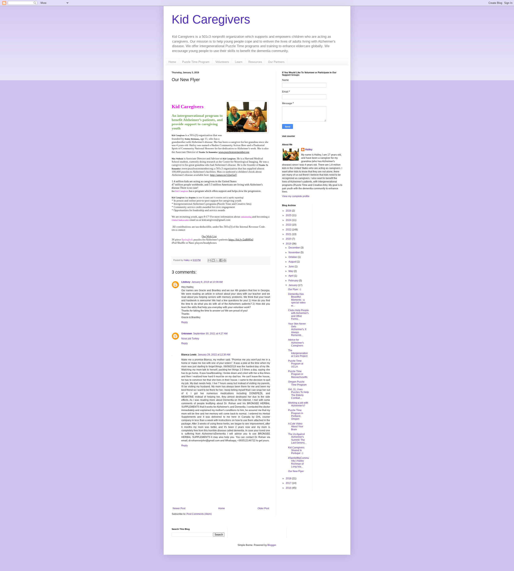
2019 (289, 243)
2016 (289, 488)
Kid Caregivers (211, 19)
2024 (289, 220)
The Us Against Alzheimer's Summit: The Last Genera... (297, 438)
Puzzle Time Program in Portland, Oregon (295, 414)
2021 (289, 234)
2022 (289, 229)
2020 (289, 238)
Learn (238, 61)
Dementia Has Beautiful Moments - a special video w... (297, 300)
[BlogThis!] (213, 260)
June (292, 266)
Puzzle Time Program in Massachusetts (297, 374)
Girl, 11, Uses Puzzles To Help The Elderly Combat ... (298, 393)
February (294, 280)
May (291, 271)
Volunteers (222, 61)
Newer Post (179, 508)
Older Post (263, 508)
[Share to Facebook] (221, 260)
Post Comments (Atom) (199, 514)
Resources (255, 61)
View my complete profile (295, 196)
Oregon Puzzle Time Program (297, 383)
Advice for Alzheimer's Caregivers (296, 342)
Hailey (308, 149)
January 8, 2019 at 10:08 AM (207, 282)
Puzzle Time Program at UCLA (295, 363)
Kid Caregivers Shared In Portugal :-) (296, 450)
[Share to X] (217, 260)
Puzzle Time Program (195, 61)
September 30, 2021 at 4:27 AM (210, 333)
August (293, 261)
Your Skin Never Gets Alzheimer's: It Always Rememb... (297, 329)
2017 (289, 483)
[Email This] (209, 260)
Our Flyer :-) (294, 289)
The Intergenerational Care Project (298, 353)
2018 (289, 478)
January (293, 285)
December (295, 247)
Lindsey (185, 282)
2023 (289, 224)
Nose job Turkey (190, 338)
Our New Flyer (296, 471)
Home (172, 61)
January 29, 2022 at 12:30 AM (214, 354)
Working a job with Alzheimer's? (298, 404)
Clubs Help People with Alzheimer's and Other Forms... (298, 314)
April (291, 275)
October (293, 257)
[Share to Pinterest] (225, 260)
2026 (289, 210)
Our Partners (276, 61)
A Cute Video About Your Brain (295, 426)
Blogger (271, 545)
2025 (289, 215)
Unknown (186, 333)
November (295, 252)
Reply (184, 322)
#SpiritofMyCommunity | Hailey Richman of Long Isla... (298, 462)
